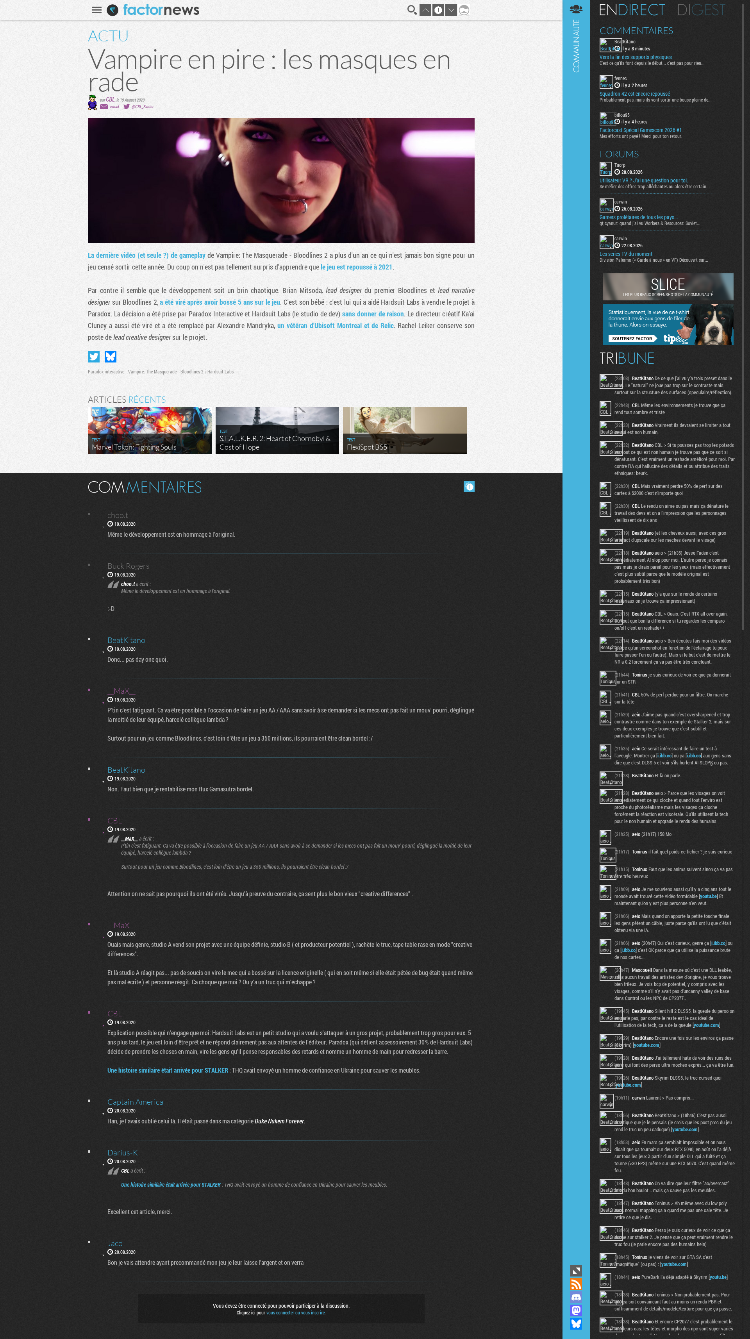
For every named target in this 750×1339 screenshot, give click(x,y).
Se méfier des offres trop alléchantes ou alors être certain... (655, 186)
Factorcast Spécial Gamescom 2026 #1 (641, 130)
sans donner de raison (373, 313)
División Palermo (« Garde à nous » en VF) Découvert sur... (654, 260)
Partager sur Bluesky (110, 356)
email (114, 106)
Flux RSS (576, 1284)
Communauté (576, 631)
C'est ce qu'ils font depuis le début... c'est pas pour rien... (652, 63)
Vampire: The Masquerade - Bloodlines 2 (166, 371)
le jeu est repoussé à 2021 (357, 266)
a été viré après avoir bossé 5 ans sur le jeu (220, 302)
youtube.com (706, 1024)
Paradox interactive (106, 371)
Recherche (412, 10)
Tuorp (619, 165)
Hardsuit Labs (220, 371)
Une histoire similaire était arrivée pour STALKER (167, 1070)
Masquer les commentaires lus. (469, 486)
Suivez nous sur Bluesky (576, 1324)
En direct (632, 10)
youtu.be (708, 896)
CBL (110, 99)
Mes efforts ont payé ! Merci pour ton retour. (641, 136)
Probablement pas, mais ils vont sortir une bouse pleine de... (656, 99)
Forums (619, 154)
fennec (620, 78)
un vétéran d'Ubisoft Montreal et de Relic (335, 325)
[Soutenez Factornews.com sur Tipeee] (668, 343)
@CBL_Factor (143, 106)
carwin (620, 201)
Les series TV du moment (626, 254)
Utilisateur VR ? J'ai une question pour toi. (644, 180)
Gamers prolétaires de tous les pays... (639, 217)
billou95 (622, 115)
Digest (702, 10)
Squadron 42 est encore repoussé (635, 94)
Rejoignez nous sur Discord (576, 1297)
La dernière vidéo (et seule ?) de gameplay (146, 255)
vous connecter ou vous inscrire (295, 1312)
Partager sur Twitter (94, 356)
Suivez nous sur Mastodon (576, 1310)
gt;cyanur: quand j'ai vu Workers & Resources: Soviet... (650, 223)
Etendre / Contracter (576, 1271)
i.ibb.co (664, 755)
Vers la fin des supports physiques (636, 57)
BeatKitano (625, 41)
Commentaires (636, 30)
